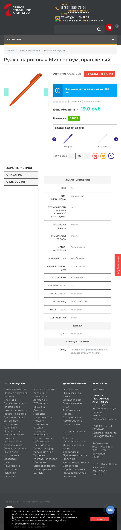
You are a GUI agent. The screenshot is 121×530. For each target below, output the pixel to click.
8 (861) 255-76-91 (73, 7)
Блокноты (10, 399)
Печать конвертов (15, 413)
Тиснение (39, 455)
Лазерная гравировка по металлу (42, 417)
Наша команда (72, 392)
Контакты (98, 389)
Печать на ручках (44, 438)
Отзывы (67, 396)
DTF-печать (40, 403)
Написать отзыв (92, 101)
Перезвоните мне (78, 10)
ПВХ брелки (11, 451)
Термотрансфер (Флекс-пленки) (43, 450)
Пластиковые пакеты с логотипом (16, 408)
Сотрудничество (73, 417)
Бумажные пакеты (15, 403)
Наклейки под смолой (42, 426)
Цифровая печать (44, 465)
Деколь (37, 410)
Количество (60, 156)
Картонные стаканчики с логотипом (41, 396)
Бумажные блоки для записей (14, 419)
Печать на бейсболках (40, 433)
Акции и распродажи (71, 450)
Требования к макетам (71, 412)
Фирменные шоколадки (11, 457)
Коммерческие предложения (72, 422)
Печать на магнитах (16, 448)
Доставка (68, 438)
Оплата (67, 434)
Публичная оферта (75, 455)
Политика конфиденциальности (75, 460)
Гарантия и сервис (74, 441)
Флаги (8, 462)
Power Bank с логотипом (12, 467)
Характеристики (19, 167)
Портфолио (70, 389)
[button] (118, 265)
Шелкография (42, 469)
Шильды (38, 472)
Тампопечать (41, 444)
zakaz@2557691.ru (75, 17)
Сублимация (41, 441)
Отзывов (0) (15, 181)
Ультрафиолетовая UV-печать (45, 460)
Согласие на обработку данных (74, 467)
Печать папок (12, 431)
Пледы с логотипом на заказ (16, 394)
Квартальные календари (12, 426)
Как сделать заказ (74, 431)
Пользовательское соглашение (74, 474)
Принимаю (100, 519)
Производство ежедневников (13, 443)
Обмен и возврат (73, 444)
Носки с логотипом (45, 389)
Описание (14, 174)
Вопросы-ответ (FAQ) (72, 405)
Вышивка (39, 406)
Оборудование (72, 399)
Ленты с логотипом (16, 389)
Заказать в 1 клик (99, 74)
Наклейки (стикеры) (10, 474)
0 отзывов (75, 101)
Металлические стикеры (14, 436)
